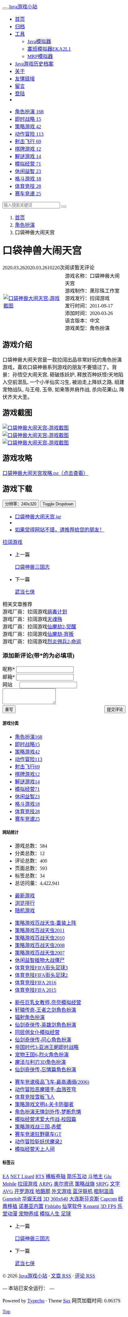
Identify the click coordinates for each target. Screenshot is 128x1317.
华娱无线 (32, 1198)
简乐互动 (77, 1176)
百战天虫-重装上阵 (45, 923)
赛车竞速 (28, 193)
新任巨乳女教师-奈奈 (48, 1002)
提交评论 (115, 709)
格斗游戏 (28, 178)
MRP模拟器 (40, 56)
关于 (20, 71)
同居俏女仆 (37, 1032)
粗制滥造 (104, 1191)
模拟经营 (28, 163)
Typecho (35, 1300)
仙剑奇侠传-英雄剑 (45, 1025)
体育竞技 (28, 186)
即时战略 (28, 119)
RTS (39, 1176)
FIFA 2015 (35, 990)
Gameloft (11, 1198)
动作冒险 (29, 134)
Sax (67, 1300)
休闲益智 (28, 171)
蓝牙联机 (83, 1191)
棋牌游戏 (28, 149)
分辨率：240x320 (20, 504)
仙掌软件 (72, 1206)
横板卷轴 (56, 1176)
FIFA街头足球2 (41, 975)
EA (5, 1176)
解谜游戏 (28, 156)
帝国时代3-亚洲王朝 (47, 1047)
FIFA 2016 (35, 982)
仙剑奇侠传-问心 (43, 1039)
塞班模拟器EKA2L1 (49, 49)
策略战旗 (85, 1184)
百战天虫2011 (40, 930)
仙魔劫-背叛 (60, 634)
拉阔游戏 (12, 542)
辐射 (30, 1017)
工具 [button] (20, 34)
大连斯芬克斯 (84, 1198)
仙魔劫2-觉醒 (61, 626)
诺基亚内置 (31, 1206)
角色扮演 (29, 111)
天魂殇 (54, 619)
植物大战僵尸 (40, 960)
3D (46, 1198)
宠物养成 (29, 1213)
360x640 (59, 1198)
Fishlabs (53, 1206)
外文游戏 (61, 1191)
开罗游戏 (24, 1191)
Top (6, 1311)
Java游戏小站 (23, 6)
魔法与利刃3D (40, 1062)
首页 (20, 19)
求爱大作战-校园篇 (45, 1119)
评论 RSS (85, 1275)
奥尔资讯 (64, 1184)
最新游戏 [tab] (25, 895)
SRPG (102, 1184)
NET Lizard (22, 1176)
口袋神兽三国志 (32, 567)
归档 (20, 26)
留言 (20, 86)
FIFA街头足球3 (41, 967)
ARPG (46, 1184)
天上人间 (35, 1149)
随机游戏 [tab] (25, 910)
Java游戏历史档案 (34, 63)
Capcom (108, 1198)
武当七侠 (25, 592)
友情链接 (25, 78)
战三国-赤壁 (38, 1126)
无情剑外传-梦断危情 (48, 1111)
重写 (9, 709)
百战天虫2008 (40, 945)
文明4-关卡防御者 (44, 1104)
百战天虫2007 (40, 952)
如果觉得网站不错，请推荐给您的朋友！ (59, 529)
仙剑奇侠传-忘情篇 (45, 1069)
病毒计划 (57, 611)
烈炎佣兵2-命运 (64, 641)
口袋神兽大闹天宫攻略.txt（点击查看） (45, 473)
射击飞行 (28, 141)
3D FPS (108, 1206)
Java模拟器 (39, 41)
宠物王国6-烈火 (42, 1054)
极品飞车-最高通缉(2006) (52, 1082)
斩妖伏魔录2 (38, 1141)
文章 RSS (61, 1275)
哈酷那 (42, 1191)
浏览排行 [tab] (25, 903)
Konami (91, 1206)
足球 (66, 1213)
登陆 (20, 93)
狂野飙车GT (38, 1134)
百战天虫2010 (40, 938)
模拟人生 (50, 1213)
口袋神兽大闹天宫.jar (38, 516)
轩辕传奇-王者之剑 (45, 1010)
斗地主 (95, 1176)
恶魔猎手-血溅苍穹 (45, 1089)
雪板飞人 (35, 1097)
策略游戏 (28, 126)
